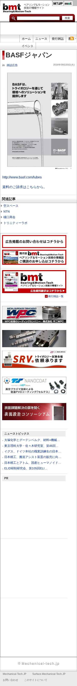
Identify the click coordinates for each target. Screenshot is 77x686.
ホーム (26, 38)
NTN (6, 211)
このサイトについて (35, 679)
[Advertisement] (38, 28)
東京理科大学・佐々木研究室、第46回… (31, 445)
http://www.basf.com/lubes (22, 177)
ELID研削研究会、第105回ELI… (25, 468)
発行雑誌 (58, 38)
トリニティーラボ (15, 223)
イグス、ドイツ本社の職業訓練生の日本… (32, 451)
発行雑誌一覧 (56, 296)
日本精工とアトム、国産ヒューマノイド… (32, 462)
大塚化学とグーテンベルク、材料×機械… (32, 440)
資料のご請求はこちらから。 (24, 187)
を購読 (72, 38)
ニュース (41, 38)
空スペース (10, 205)
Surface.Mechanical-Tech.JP (48, 673)
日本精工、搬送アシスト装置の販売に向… (32, 457)
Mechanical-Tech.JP (14, 673)
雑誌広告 (12, 65)
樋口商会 (9, 217)
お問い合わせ (10, 679)
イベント (28, 46)
